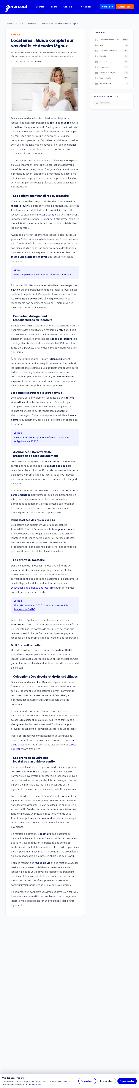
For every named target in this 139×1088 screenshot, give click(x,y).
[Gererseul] (16, 6)
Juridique (19, 23)
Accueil (8, 23)
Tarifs (54, 6)
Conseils (67, 6)
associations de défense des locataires (33, 587)
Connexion (107, 6)
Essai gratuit (124, 6)
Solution (40, 6)
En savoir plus (35, 1084)
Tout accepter (127, 1081)
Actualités (86, 6)
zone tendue (48, 214)
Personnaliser (106, 1081)
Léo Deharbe (36, 61)
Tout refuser (87, 1081)
